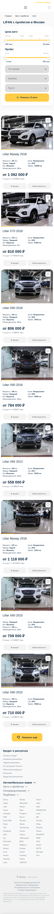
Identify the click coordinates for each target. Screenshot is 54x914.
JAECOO (23, 862)
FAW (5, 817)
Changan (6, 813)
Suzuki (22, 831)
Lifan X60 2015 (13, 615)
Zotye (5, 824)
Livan (38, 813)
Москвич (39, 852)
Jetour (38, 800)
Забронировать (39, 186)
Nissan (22, 807)
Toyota (22, 834)
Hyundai (6, 859)
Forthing (23, 855)
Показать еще (29, 737)
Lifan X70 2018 (13, 231)
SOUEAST (40, 834)
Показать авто (28, 97)
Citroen (6, 845)
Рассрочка (7, 773)
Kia (4, 838)
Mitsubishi (24, 803)
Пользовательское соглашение (27, 887)
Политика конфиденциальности (27, 882)
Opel (21, 810)
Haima (22, 859)
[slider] (5, 40)
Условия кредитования (27, 890)
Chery (5, 800)
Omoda (39, 820)
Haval (5, 810)
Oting (38, 824)
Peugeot (23, 813)
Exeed (22, 852)
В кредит (15, 186)
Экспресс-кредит (43, 2)
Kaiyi (38, 807)
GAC (5, 834)
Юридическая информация (27, 885)
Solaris (39, 831)
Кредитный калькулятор (13, 777)
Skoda (22, 824)
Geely (5, 803)
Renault (23, 820)
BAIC (22, 841)
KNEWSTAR (41, 810)
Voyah (38, 845)
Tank (38, 841)
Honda (5, 855)
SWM (38, 838)
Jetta (38, 803)
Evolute (22, 848)
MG (37, 817)
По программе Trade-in (12, 766)
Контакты (33, 877)
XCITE (38, 848)
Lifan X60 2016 (13, 308)
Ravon (22, 817)
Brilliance (23, 845)
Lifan (5, 807)
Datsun (6, 848)
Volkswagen (24, 838)
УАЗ (37, 855)
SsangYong (24, 827)
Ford (5, 852)
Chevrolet (7, 841)
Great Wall (7, 820)
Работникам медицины (12, 770)
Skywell (39, 827)
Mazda (22, 800)
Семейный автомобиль (12, 759)
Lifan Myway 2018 (15, 154)
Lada (5, 862)
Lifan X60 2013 (13, 461)
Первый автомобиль (11, 763)
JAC (4, 827)
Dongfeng (7, 831)
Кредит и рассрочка (15, 750)
